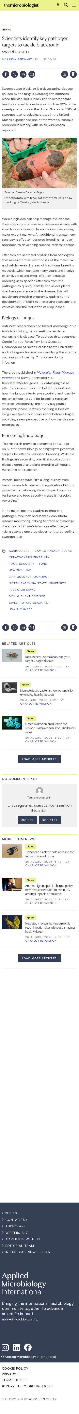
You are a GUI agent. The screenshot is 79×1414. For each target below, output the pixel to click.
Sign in (20, 65)
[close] (76, 65)
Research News (22, 590)
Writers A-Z (16, 1233)
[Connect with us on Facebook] (28, 1347)
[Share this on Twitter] (14, 74)
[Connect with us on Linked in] (16, 1347)
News (6, 29)
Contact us (16, 1220)
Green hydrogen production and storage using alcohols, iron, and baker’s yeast (50, 727)
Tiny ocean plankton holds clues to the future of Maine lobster (49, 853)
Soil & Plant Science (27, 596)
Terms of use (14, 1380)
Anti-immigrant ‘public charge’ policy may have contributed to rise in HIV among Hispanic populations (49, 889)
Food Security (21, 564)
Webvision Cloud (42, 1399)
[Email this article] (31, 74)
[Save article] (73, 74)
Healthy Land (20, 570)
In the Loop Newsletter (28, 1252)
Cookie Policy (15, 1368)
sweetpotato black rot (29, 603)
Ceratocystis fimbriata (29, 557)
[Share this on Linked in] (23, 74)
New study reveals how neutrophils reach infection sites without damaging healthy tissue (50, 927)
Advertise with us (22, 1239)
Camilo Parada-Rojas (53, 551)
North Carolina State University (37, 583)
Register (50, 820)
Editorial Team (19, 1246)
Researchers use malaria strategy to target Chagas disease (47, 658)
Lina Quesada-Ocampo (28, 577)
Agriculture (19, 551)
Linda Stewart (19, 59)
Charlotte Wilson (41, 670)
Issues (11, 1213)
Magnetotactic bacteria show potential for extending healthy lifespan (47, 692)
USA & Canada (21, 609)
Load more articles (39, 759)
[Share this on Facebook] (5, 74)
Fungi (43, 564)
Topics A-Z (15, 1226)
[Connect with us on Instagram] (5, 1347)
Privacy (9, 1374)
